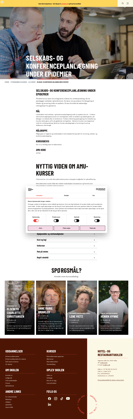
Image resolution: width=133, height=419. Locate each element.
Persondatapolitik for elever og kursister (111, 380)
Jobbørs (8, 402)
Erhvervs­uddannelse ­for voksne (15, 359)
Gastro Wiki (9, 407)
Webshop (8, 399)
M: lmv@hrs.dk (74, 320)
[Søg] (123, 3)
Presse (7, 383)
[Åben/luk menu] (127, 3)
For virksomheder (11, 397)
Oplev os (49, 375)
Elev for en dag (51, 380)
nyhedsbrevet (64, 4)
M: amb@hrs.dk (43, 316)
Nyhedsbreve (9, 386)
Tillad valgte (66, 228)
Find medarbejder (11, 380)
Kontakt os (8, 375)
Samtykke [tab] (39, 195)
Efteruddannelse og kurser (19, 82)
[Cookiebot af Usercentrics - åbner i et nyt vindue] (97, 189)
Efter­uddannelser (52, 362)
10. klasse (8, 364)
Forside (7, 82)
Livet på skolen (51, 383)
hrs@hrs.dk (106, 365)
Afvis (40, 228)
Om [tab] (93, 195)
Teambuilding (51, 364)
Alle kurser (31, 82)
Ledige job (8, 378)
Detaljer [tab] (66, 195)
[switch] (56, 220)
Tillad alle (93, 228)
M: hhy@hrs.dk (105, 320)
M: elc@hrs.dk (11, 320)
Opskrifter (8, 405)
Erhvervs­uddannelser (12, 356)
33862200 (103, 363)
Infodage (49, 378)
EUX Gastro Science (11, 362)
